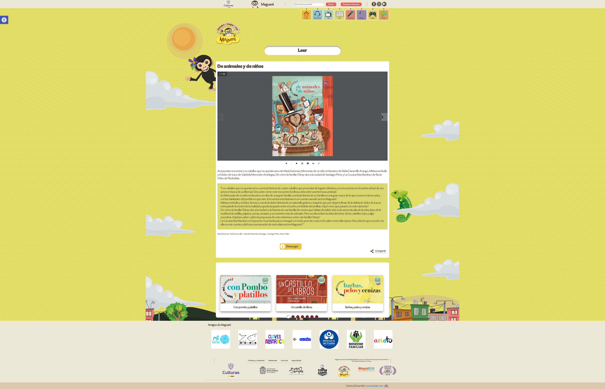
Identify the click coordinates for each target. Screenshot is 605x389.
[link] (4, 20)
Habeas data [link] (272, 361)
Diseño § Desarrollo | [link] (364, 385)
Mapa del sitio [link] (296, 361)
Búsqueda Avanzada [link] (351, 4)
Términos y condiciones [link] (256, 361)
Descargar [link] (292, 246)
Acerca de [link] (284, 361)
